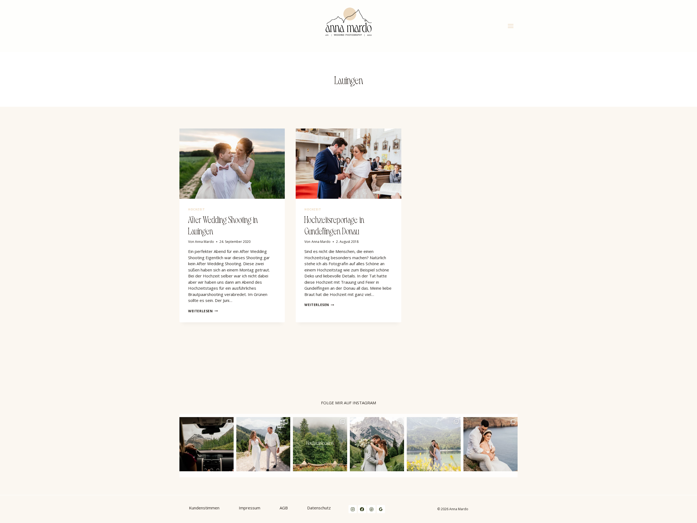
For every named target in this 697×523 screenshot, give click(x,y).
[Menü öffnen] (511, 26)
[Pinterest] (371, 509)
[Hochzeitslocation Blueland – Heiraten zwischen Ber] (320, 444)
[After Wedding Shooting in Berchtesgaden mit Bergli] (377, 444)
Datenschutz (319, 507)
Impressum (249, 507)
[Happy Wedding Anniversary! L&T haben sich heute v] (263, 444)
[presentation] (232, 164)
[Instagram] (352, 509)
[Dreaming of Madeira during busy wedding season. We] (490, 444)
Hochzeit (196, 209)
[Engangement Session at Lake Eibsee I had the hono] (434, 444)
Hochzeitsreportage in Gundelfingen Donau (334, 224)
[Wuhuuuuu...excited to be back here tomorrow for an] (206, 444)
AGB (284, 507)
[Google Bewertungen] (381, 509)
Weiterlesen (203, 311)
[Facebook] (362, 509)
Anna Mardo (204, 241)
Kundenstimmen (204, 507)
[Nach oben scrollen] (692, 372)
